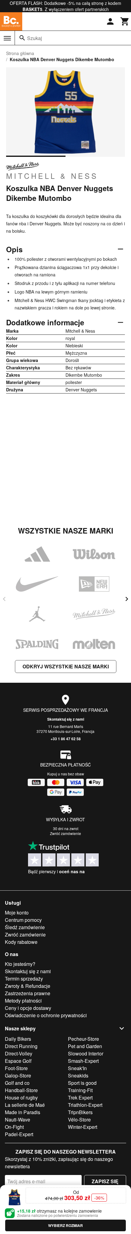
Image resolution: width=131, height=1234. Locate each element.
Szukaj (34, 38)
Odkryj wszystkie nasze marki (66, 666)
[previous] (4, 599)
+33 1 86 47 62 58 (66, 738)
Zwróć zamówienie (65, 833)
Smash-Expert (83, 1060)
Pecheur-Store (83, 1038)
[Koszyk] (125, 21)
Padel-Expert (19, 1134)
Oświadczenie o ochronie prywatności (46, 1015)
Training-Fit (80, 1090)
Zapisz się (105, 1181)
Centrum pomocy (23, 919)
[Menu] (7, 38)
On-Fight (14, 1126)
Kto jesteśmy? (20, 963)
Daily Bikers (18, 1038)
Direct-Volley (18, 1053)
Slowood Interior (85, 1053)
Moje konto (17, 912)
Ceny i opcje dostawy (28, 1007)
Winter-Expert (82, 1126)
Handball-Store (21, 1090)
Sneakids (78, 1075)
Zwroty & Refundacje (27, 985)
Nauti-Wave (17, 1119)
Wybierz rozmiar (65, 1225)
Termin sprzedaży (24, 978)
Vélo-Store (79, 1119)
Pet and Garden (85, 1046)
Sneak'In (77, 1068)
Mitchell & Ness (52, 175)
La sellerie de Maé (25, 1104)
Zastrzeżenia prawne (27, 993)
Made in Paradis (22, 1112)
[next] (126, 599)
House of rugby (21, 1097)
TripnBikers (80, 1112)
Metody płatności (23, 1000)
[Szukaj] (22, 38)
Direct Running (21, 1046)
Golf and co (17, 1082)
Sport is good (82, 1082)
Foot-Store (16, 1068)
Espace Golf (18, 1060)
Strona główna (20, 53)
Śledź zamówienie (25, 927)
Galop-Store (18, 1075)
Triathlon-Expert (85, 1104)
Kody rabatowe (21, 941)
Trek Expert (80, 1097)
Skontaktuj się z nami (65, 719)
